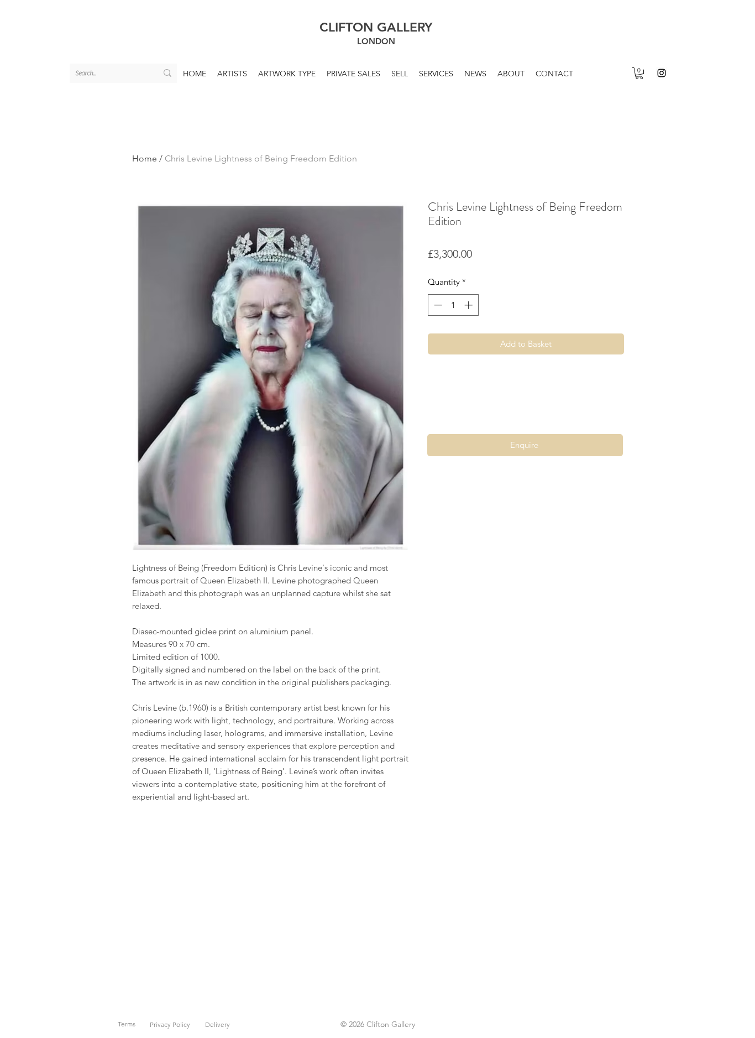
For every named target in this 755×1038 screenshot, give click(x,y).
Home (144, 158)
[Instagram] (661, 73)
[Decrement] (436, 305)
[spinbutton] (453, 305)
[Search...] (167, 73)
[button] (639, 73)
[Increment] (469, 305)
